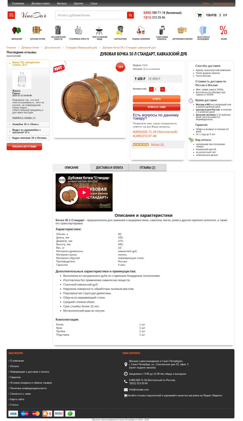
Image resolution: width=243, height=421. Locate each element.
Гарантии (78, 3)
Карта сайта (16, 399)
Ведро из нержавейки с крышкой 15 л (26, 131)
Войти (206, 3)
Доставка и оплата (41, 3)
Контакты (61, 3)
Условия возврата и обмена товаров (30, 382)
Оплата (14, 366)
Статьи (94, 3)
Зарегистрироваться (223, 3)
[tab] (28, 64)
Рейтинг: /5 (157, 144)
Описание (72, 167)
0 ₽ (216, 15)
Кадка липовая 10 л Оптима (29, 137)
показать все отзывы (24, 146)
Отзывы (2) (147, 167)
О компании (18, 3)
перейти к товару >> (24, 117)
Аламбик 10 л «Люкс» (25, 124)
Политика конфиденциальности (28, 388)
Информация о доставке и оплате (29, 371)
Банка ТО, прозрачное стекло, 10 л (26, 63)
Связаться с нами (20, 393)
